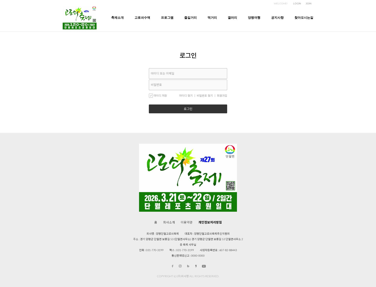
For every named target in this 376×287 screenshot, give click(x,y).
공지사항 (277, 17)
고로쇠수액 (142, 17)
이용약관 (187, 222)
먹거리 (212, 17)
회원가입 (222, 95)
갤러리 (232, 17)
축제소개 (117, 17)
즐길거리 (190, 17)
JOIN (308, 3)
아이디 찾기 (186, 95)
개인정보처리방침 (210, 222)
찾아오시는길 (304, 17)
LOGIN (297, 3)
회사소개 (169, 222)
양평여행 (254, 17)
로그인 (188, 109)
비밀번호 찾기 (205, 95)
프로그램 (167, 17)
